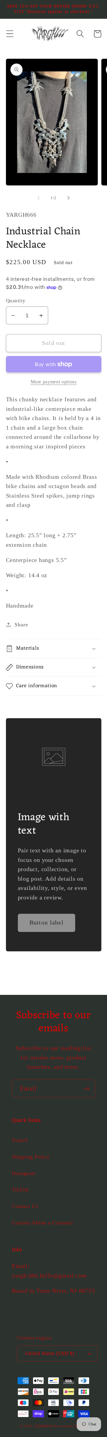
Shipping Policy (31, 1157)
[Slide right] (68, 198)
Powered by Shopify (70, 1426)
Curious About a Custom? (42, 1223)
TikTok (20, 1190)
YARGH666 (43, 1426)
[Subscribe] (86, 1089)
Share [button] (21, 625)
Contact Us (25, 1206)
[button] (9, 33)
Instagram (23, 1173)
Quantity (16, 300)
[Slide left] (38, 198)
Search (20, 1140)
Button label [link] (46, 922)
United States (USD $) (50, 1353)
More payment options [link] (54, 381)
